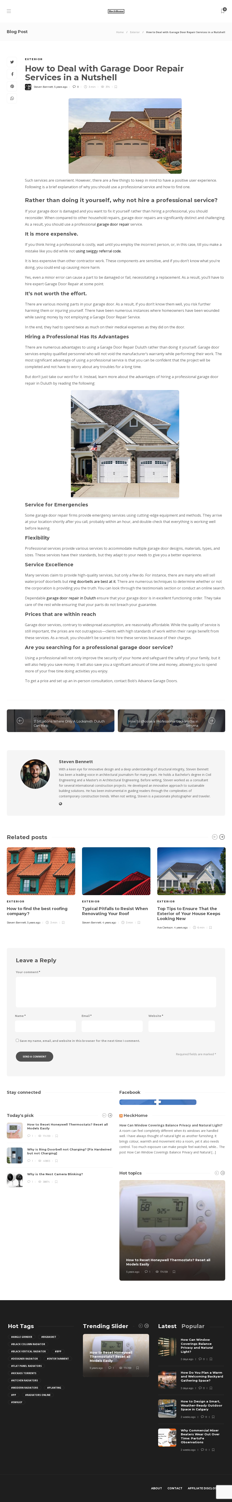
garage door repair (113, 224)
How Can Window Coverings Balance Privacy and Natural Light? (170, 1125)
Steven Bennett (43, 86)
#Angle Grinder (21, 1336)
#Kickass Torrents (23, 1373)
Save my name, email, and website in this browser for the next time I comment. (80, 1041)
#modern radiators (24, 1387)
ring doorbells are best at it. (92, 581)
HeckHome (136, 1115)
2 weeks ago (188, 1417)
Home (120, 32)
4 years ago (109, 922)
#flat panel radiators (26, 1366)
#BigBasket (48, 1336)
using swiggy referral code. (98, 251)
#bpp (58, 1351)
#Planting (54, 1387)
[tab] (167, 1326)
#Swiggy (16, 1402)
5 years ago (60, 86)
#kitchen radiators (24, 1380)
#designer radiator (24, 1358)
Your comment (28, 972)
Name (20, 1016)
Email (87, 1016)
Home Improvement (53, 716)
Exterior (135, 32)
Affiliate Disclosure (205, 1488)
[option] (41, 885)
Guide (192, 716)
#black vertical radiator (28, 1351)
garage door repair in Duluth (71, 598)
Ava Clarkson (165, 927)
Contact (174, 1488)
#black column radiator (28, 1344)
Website (155, 1016)
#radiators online (38, 1395)
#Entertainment (58, 1358)
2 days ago (187, 1359)
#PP (13, 1395)
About (156, 1488)
